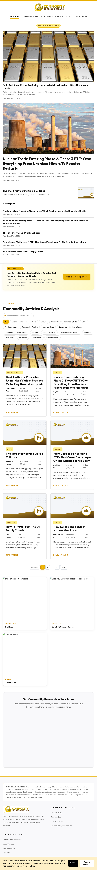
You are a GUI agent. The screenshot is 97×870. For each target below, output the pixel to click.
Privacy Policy (56, 813)
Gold (42, 16)
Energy (50, 16)
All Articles (14, 16)
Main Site (6, 853)
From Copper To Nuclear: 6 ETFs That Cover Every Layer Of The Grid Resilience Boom (45, 242)
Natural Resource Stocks (70, 332)
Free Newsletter (9, 848)
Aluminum (88, 332)
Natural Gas (63, 327)
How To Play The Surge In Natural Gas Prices (69, 528)
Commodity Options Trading (16, 332)
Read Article (12, 412)
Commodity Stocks (30, 16)
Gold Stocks (9, 338)
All (6, 322)
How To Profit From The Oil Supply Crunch (23, 251)
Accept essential (87, 863)
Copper (35, 332)
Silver (68, 16)
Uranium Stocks (52, 338)
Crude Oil (59, 16)
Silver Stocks (37, 338)
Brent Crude (77, 327)
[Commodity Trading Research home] (48, 7)
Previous (34, 567)
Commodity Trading (30, 327)
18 (57, 567)
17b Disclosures (57, 821)
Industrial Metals (49, 332)
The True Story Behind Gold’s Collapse (24, 190)
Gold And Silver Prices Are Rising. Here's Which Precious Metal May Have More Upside (44, 211)
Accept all (73, 863)
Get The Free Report (75, 277)
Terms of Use (56, 817)
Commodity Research (12, 840)
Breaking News (48, 327)
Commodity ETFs (80, 16)
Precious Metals (11, 327)
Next (64, 567)
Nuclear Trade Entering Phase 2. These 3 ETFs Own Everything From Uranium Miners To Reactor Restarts (47, 163)
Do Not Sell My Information (61, 826)
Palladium (23, 338)
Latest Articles (8, 844)
